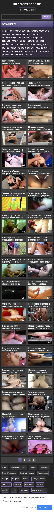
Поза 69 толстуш (9, 473)
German (40, 484)
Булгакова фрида (39, 490)
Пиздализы (44, 467)
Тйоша (25, 479)
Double (5, 490)
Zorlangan (6, 484)
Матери (5, 479)
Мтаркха (15, 479)
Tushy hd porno (38, 479)
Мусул (4, 467)
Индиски (18, 484)
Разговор (29, 484)
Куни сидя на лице (18, 467)
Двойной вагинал (27, 473)
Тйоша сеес (43, 473)
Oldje (14, 490)
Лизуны (33, 467)
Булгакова (24, 490)
